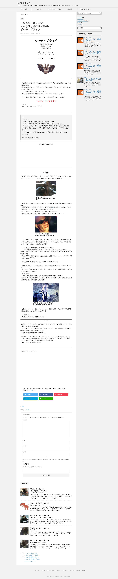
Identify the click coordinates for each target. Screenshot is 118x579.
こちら (31, 390)
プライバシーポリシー (85, 9)
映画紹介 (70, 9)
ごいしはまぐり (23, 3)
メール (25, 446)
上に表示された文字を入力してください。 (33, 466)
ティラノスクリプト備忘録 (54, 9)
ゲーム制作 (80, 19)
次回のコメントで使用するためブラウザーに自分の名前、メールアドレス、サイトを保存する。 (46, 460)
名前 (24, 440)
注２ (53, 207)
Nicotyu (28, 410)
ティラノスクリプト (82, 21)
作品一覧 (39, 9)
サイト (24, 451)
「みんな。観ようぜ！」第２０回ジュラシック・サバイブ (39, 504)
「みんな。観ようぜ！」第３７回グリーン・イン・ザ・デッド (39, 541)
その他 (79, 24)
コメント (25, 420)
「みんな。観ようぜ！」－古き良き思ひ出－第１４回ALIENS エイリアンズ (38, 490)
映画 (23, 406)
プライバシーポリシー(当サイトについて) (44, 570)
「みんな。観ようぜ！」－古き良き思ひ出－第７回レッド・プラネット (32, 559)
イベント (79, 17)
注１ (49, 176)
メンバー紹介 (24, 9)
